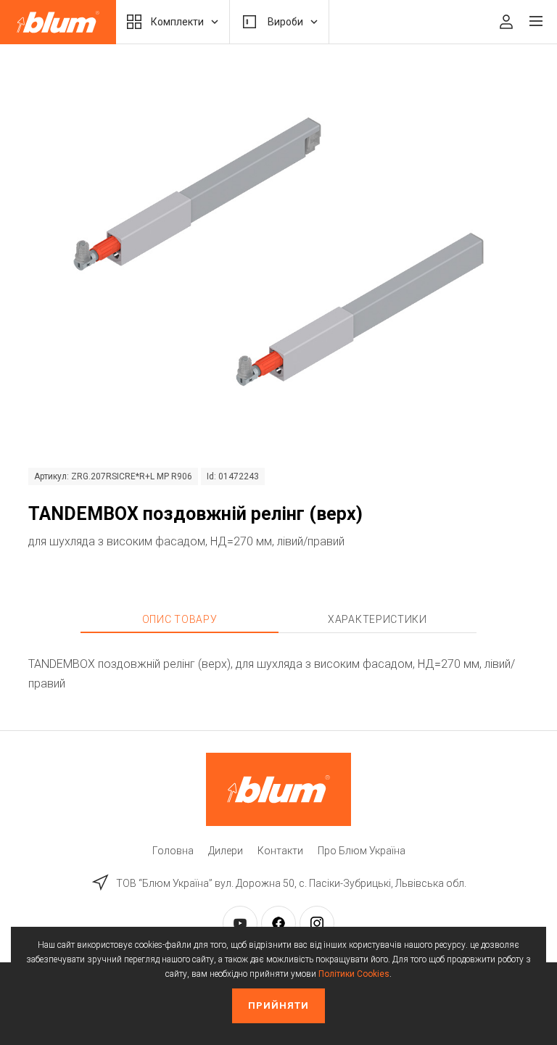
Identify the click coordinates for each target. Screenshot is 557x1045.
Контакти (280, 850)
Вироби (285, 22)
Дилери (225, 850)
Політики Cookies (353, 974)
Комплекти (177, 22)
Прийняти (278, 1005)
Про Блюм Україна (361, 850)
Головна (173, 850)
